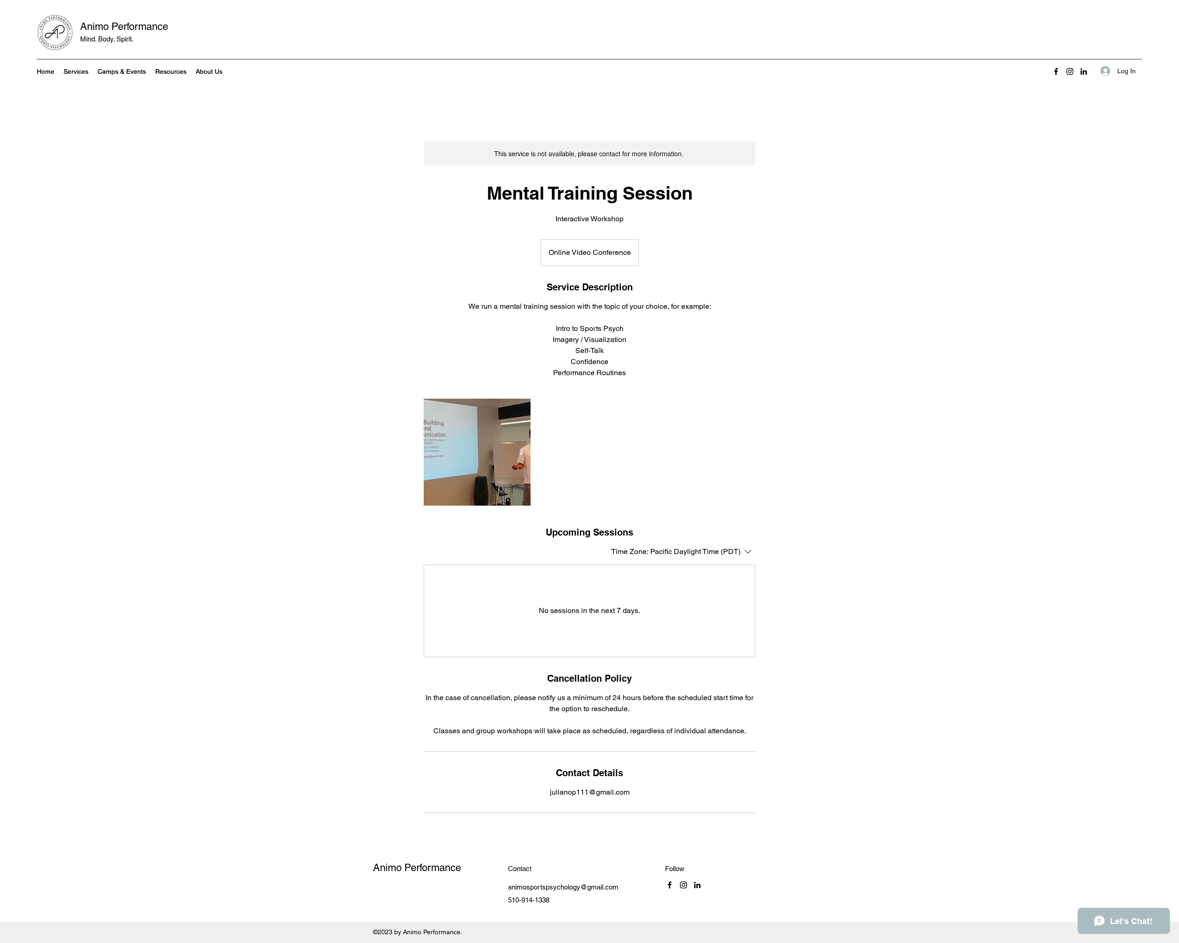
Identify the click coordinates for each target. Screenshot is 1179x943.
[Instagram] (1069, 71)
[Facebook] (1056, 71)
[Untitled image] (477, 452)
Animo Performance (124, 26)
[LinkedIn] (1083, 71)
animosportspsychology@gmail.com (563, 887)
